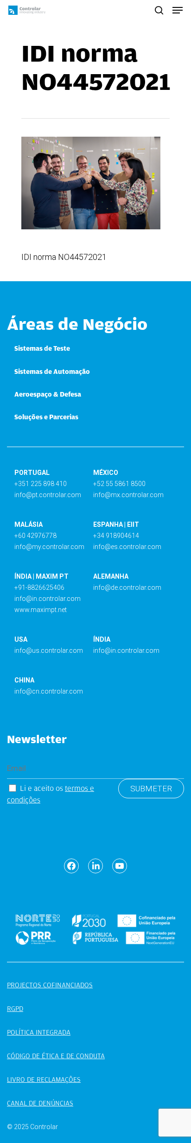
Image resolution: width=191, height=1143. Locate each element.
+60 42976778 (35, 535)
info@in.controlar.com (47, 598)
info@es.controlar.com (127, 546)
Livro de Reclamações (44, 1079)
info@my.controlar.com (49, 546)
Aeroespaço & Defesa (47, 394)
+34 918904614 (116, 535)
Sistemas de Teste (42, 348)
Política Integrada (38, 1032)
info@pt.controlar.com (47, 495)
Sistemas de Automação (52, 371)
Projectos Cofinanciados (50, 985)
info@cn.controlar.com (48, 691)
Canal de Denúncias (40, 1103)
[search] (159, 10)
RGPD (15, 1008)
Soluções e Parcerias (46, 417)
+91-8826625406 (39, 587)
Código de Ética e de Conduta (56, 1056)
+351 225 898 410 (40, 483)
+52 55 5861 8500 (119, 483)
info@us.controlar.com (48, 650)
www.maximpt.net (40, 609)
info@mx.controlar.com (128, 495)
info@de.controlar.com (127, 587)
